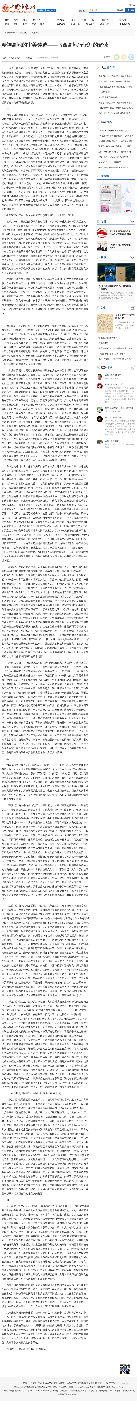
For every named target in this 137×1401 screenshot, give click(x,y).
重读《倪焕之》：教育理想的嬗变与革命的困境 (116, 348)
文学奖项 (36, 20)
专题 (34, 24)
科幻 (83, 20)
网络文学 (90, 24)
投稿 (25, 24)
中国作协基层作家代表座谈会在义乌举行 (115, 87)
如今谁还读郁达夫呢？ (107, 338)
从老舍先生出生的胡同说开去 (110, 162)
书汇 (94, 20)
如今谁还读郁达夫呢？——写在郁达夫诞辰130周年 (116, 141)
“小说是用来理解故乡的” (108, 97)
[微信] (117, 57)
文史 (73, 20)
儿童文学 (104, 24)
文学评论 (35, 33)
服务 (16, 20)
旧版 (131, 5)
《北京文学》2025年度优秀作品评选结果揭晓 (116, 108)
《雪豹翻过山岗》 (117, 384)
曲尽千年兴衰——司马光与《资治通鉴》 (115, 359)
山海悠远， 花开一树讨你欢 (121, 408)
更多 (132, 222)
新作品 (105, 20)
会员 (25, 20)
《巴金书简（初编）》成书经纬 (111, 354)
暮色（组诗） (116, 441)
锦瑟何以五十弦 (105, 343)
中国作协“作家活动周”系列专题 (120, 246)
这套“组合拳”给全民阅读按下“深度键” (113, 167)
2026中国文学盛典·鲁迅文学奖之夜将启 (115, 130)
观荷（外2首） (116, 375)
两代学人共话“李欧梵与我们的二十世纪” (115, 146)
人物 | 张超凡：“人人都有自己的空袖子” (114, 113)
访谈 (16, 24)
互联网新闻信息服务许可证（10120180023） (97, 1383)
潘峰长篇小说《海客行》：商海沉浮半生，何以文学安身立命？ (116, 76)
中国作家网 (10, 33)
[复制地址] (131, 57)
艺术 (42, 24)
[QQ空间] (124, 57)
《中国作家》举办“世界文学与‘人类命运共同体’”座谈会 (116, 136)
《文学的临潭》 (105, 92)
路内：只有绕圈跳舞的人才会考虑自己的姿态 (116, 152)
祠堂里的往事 (116, 417)
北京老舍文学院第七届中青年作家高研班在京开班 (116, 81)
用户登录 (83, 11)
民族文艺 (75, 24)
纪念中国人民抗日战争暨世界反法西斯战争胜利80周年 (120, 232)
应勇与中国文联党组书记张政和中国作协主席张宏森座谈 (116, 103)
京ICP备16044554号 (46, 1383)
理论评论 (23, 33)
